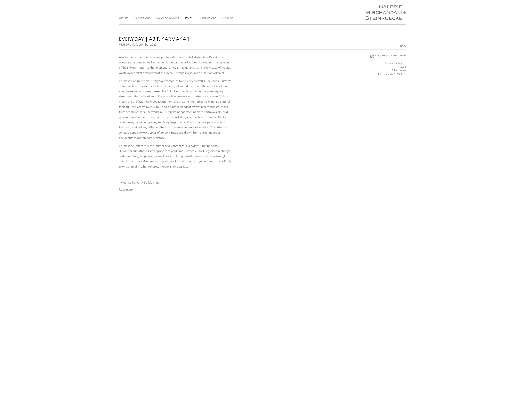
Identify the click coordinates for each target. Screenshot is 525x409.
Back (403, 45)
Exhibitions (142, 18)
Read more (126, 189)
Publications (207, 18)
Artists (123, 18)
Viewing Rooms (167, 18)
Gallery (227, 18)
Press (188, 18)
